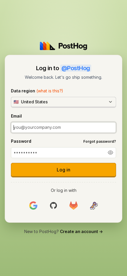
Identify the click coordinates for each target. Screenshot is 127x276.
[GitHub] (53, 205)
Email (16, 115)
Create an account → (81, 231)
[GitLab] (73, 205)
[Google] (33, 205)
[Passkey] (93, 205)
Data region (37, 90)
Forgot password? (99, 141)
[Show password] (110, 152)
